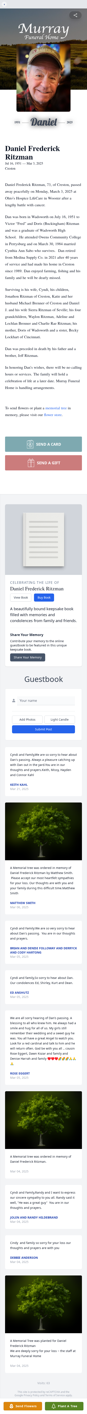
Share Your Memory (28, 657)
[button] (43, 831)
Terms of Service (55, 1395)
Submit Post (43, 729)
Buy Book (44, 597)
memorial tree (56, 407)
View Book (21, 597)
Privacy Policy (31, 1395)
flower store (53, 414)
